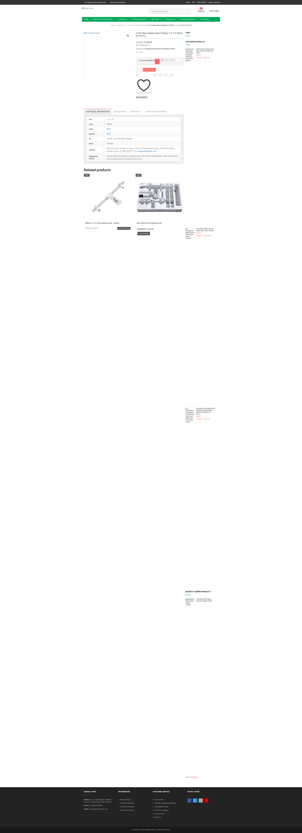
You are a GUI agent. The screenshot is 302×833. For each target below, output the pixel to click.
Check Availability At (147, 60)
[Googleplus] (166, 75)
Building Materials (188, 19)
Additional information (97, 112)
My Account (159, 800)
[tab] (97, 112)
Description (120, 112)
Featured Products (127, 810)
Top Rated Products (127, 807)
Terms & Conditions (162, 810)
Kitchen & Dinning (139, 19)
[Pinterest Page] (206, 800)
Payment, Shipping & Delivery (165, 803)
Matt (109, 129)
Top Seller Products (127, 803)
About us (158, 817)
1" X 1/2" (110, 119)
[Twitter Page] (195, 800)
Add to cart (149, 70)
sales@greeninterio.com (147, 151)
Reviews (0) (135, 112)
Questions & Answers (156, 112)
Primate (110, 143)
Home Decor (170, 19)
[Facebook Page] (189, 800)
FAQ (193, 2)
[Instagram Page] (201, 800)
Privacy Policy (160, 814)
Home (86, 19)
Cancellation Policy (161, 807)
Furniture (122, 19)
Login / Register (214, 2)
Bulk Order (205, 19)
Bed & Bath (156, 19)
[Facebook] (155, 75)
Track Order (201, 2)
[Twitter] (160, 75)
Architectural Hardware (102, 19)
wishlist (201, 11)
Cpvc (109, 134)
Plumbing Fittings (168, 49)
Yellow (109, 124)
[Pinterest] (171, 75)
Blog (188, 2)
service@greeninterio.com (98, 809)
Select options (124, 228)
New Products (125, 800)
